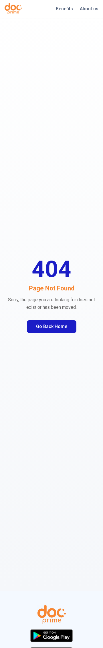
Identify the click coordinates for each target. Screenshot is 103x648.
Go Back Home (51, 326)
